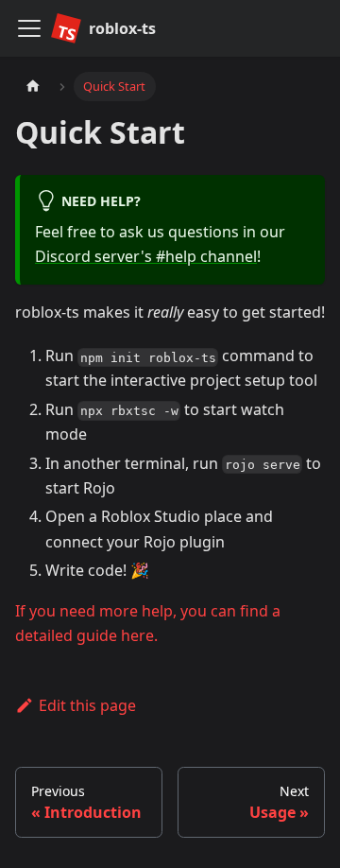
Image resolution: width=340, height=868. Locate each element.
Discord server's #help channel (146, 256)
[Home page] (33, 86)
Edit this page (87, 705)
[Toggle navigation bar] (29, 28)
